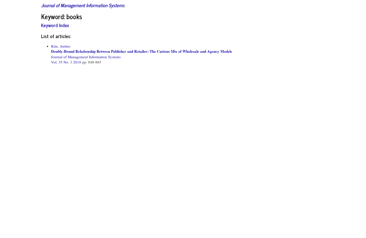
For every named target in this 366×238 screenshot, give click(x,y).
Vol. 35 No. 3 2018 (66, 62)
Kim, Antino (60, 46)
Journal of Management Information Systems (82, 5)
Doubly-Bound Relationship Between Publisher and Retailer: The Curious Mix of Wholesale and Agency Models (141, 51)
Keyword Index (55, 25)
